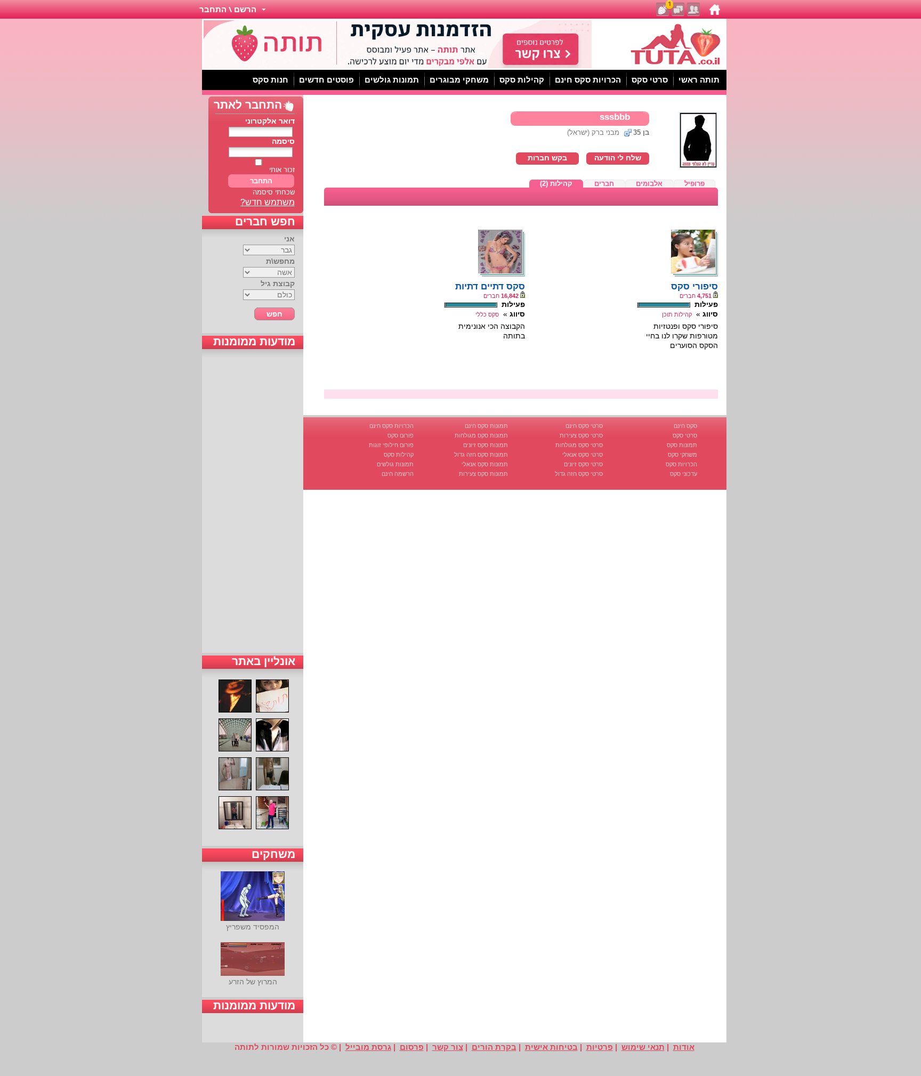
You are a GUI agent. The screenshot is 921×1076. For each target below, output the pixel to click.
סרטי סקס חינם (584, 426)
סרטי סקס (685, 435)
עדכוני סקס (683, 474)
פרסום (412, 1046)
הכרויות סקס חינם (391, 426)
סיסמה (283, 141)
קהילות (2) (556, 184)
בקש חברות (547, 157)
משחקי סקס (682, 454)
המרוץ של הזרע (253, 981)
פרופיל (694, 184)
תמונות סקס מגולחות (481, 435)
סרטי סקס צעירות (581, 435)
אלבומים (649, 184)
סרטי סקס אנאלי (582, 454)
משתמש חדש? (267, 202)
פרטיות (599, 1046)
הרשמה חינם (398, 474)
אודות (683, 1046)
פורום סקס (400, 435)
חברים (604, 184)
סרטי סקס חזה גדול (579, 474)
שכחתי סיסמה (274, 192)
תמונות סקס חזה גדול (481, 454)
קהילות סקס (399, 454)
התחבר (261, 181)
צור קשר (447, 1046)
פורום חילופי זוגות (391, 445)
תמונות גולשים (395, 464)
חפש (274, 314)
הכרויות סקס (681, 464)
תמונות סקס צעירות (483, 474)
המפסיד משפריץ (252, 927)
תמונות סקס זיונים (485, 445)
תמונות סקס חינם (486, 426)
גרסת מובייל (368, 1046)
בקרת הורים (494, 1046)
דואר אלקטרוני (270, 121)
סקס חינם (685, 426)
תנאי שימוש (643, 1046)
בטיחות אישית (551, 1046)
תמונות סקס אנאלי (485, 464)
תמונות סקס (682, 445)
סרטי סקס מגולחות (579, 445)
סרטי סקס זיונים (583, 464)
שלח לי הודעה (617, 157)
